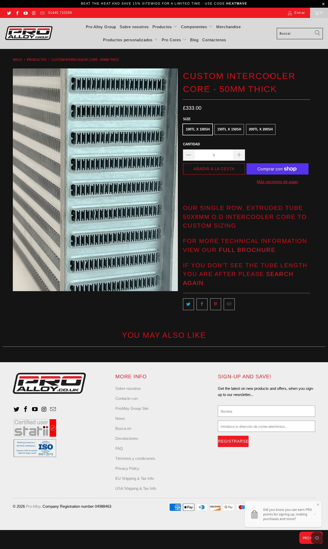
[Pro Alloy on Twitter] (8, 13)
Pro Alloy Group (101, 27)
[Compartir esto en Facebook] (202, 304)
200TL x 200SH (261, 129)
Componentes (195, 27)
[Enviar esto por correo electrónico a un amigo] (229, 304)
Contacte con (126, 398)
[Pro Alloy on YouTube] (25, 13)
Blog (194, 40)
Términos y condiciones (135, 458)
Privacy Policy (127, 468)
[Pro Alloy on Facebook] (17, 13)
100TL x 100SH (198, 129)
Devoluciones (126, 438)
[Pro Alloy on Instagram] (33, 13)
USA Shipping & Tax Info (135, 488)
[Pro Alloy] (29, 33)
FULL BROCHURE (247, 250)
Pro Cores (172, 40)
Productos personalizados (128, 40)
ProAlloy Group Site (131, 408)
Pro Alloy (33, 506)
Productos (162, 27)
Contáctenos (214, 40)
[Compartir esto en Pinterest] (215, 304)
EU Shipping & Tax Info (134, 478)
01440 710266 (60, 13)
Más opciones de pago (277, 182)
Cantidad (191, 144)
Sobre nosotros (134, 27)
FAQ (119, 448)
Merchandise (228, 27)
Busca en (123, 428)
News (120, 418)
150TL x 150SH (229, 129)
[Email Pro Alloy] (42, 13)
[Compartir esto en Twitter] (188, 304)
